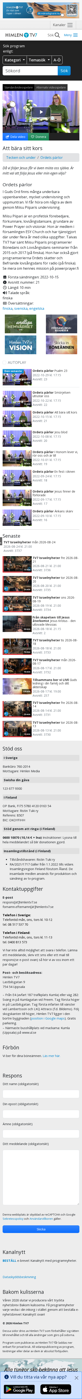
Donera (40, 137)
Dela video (17, 137)
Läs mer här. (51, 1056)
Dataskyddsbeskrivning (19, 1277)
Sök (64, 70)
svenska (21, 308)
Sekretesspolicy (13, 1219)
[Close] (76, 1378)
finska (7, 308)
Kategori (13, 60)
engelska (36, 308)
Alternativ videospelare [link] (51, 87)
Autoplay (17, 362)
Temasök (38, 60)
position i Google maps (48, 1018)
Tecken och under (21, 157)
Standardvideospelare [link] (18, 87)
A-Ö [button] (57, 60)
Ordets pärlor (51, 157)
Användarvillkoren (41, 1219)
